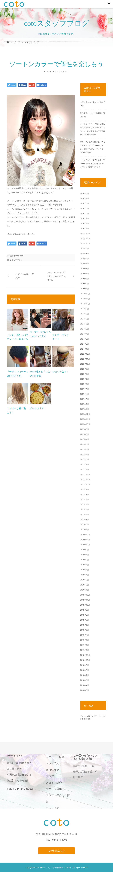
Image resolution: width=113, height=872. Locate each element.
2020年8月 (84, 554)
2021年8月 (84, 494)
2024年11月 (85, 298)
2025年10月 (85, 243)
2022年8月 (84, 434)
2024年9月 (84, 308)
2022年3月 (84, 459)
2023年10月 (85, 364)
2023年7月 (84, 379)
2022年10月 (85, 424)
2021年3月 (84, 519)
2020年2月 (84, 585)
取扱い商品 (52, 770)
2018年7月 (84, 675)
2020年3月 (84, 580)
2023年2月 (84, 404)
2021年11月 (85, 479)
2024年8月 (84, 314)
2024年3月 (84, 339)
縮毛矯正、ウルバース (89, 113)
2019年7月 (84, 620)
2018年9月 (84, 665)
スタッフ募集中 (55, 789)
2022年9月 (84, 429)
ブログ (50, 776)
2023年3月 (84, 399)
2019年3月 (84, 640)
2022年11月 (85, 419)
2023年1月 (84, 409)
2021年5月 (84, 509)
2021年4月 (84, 514)
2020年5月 (84, 569)
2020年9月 (84, 549)
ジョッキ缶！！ (60, 371)
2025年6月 (84, 263)
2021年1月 (84, 529)
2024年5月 (84, 329)
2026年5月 (84, 208)
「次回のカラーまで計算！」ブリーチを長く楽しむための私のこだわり (92, 163)
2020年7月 (84, 559)
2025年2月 (84, 283)
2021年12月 (85, 474)
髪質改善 (87, 719)
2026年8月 (84, 193)
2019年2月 (84, 645)
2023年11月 (85, 359)
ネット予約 (52, 763)
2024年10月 (85, 303)
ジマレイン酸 (85, 716)
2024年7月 (84, 319)
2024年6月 (84, 324)
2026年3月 (84, 218)
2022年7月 (84, 439)
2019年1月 (84, 650)
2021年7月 (84, 499)
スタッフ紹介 (54, 782)
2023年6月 (84, 384)
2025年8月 (84, 253)
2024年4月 (84, 334)
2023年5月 (84, 389)
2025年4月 (84, 273)
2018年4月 (84, 685)
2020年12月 (85, 534)
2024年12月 (85, 293)
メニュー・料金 (55, 757)
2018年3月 (84, 690)
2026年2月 (84, 223)
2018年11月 (85, 655)
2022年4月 (84, 454)
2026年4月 (84, 213)
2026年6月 (84, 203)
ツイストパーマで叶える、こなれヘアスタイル (56, 276)
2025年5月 (84, 268)
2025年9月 (84, 248)
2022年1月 (84, 469)
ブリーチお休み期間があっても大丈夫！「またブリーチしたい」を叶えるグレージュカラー (92, 145)
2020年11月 (85, 539)
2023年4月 (84, 394)
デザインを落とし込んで (25, 276)
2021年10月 (85, 484)
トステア (93, 716)
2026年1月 (84, 228)
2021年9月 (84, 489)
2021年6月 (84, 504)
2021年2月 (84, 524)
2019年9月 (84, 610)
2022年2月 (84, 464)
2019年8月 (84, 615)
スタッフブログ (63, 71)
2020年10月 (85, 544)
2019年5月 (84, 630)
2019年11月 (85, 600)
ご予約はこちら (56, 850)
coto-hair (19, 255)
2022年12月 (85, 414)
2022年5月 (84, 449)
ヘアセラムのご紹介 (88, 102)
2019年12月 (85, 595)
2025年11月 (85, 238)
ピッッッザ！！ (38, 408)
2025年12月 (85, 233)
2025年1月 (84, 288)
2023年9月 (84, 369)
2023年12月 (85, 354)
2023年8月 (84, 374)
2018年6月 (84, 680)
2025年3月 (84, 278)
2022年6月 (84, 444)
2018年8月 (84, 670)
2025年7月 (84, 258)
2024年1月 (84, 349)
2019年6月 (84, 625)
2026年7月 (84, 198)
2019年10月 (85, 605)
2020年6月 (84, 564)
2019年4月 (84, 635)
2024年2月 (84, 344)
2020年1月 (84, 590)
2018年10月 (85, 660)
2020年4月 (84, 575)
